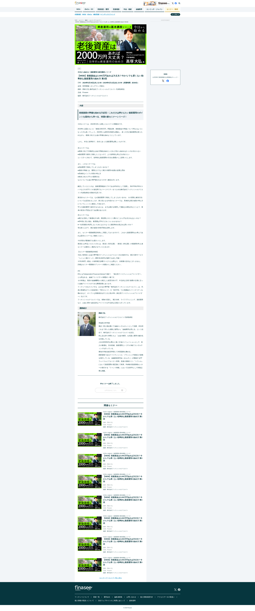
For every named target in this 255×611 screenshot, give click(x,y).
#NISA (84, 14)
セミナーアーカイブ (94, 20)
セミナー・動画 (172, 9)
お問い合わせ (131, 597)
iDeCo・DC (89, 9)
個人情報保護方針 (146, 597)
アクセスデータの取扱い (166, 597)
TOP (76, 20)
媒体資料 (132, 600)
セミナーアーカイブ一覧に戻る (110, 578)
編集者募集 (118, 597)
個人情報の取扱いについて (84, 600)
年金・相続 (128, 9)
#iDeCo (89, 14)
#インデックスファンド (107, 14)
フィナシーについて (82, 597)
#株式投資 (96, 14)
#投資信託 (78, 14)
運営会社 (107, 597)
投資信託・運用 (103, 9)
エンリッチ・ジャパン (154, 9)
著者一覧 (96, 597)
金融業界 (139, 9)
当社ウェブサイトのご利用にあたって (111, 600)
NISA (78, 9)
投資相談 (116, 9)
